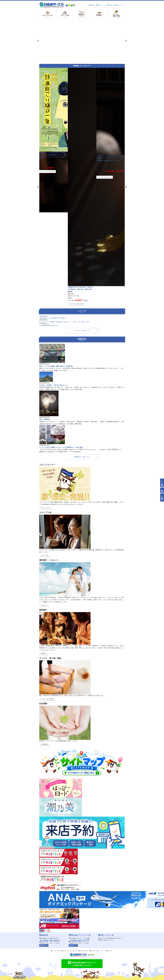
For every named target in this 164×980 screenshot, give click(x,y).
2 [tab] (79, 62)
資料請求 (109, 950)
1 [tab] (76, 62)
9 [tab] (91, 307)
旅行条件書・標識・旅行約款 (70, 950)
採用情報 (93, 950)
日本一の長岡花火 (44, 419)
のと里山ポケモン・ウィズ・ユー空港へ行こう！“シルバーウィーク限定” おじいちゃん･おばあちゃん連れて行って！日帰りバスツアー (110, 167)
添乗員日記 (82, 339)
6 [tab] (83, 307)
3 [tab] (82, 62)
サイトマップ (101, 950)
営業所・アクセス (101, 5)
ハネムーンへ (44, 605)
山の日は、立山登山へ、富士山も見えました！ (53, 385)
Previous (38, 41)
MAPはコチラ (44, 945)
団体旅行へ (44, 653)
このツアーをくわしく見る (48, 182)
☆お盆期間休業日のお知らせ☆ (48, 325)
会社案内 (92, 5)
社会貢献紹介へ (45, 744)
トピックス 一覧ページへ (82, 330)
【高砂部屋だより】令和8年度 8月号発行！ (53, 318)
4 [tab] (85, 62)
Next (126, 41)
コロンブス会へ (45, 555)
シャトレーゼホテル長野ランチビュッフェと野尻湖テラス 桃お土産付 (61, 447)
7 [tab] (86, 307)
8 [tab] (88, 307)
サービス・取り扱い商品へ (48, 698)
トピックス (82, 311)
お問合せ (111, 5)
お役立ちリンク (120, 5)
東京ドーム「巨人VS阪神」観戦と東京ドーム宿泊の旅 (56, 366)
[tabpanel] (82, 41)
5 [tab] (87, 62)
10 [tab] (93, 307)
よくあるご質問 (56, 950)
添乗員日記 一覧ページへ (82, 457)
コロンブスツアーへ (46, 507)
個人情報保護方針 (84, 950)
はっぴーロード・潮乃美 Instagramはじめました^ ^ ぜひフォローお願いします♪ (64, 321)
